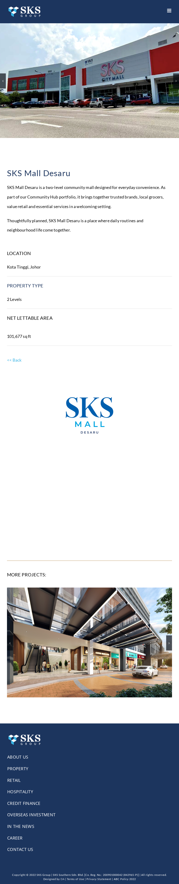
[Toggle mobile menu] (169, 10)
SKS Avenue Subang (89, 629)
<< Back (14, 351)
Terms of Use (75, 870)
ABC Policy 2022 (125, 870)
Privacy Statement (98, 870)
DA (63, 870)
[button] (3, 76)
